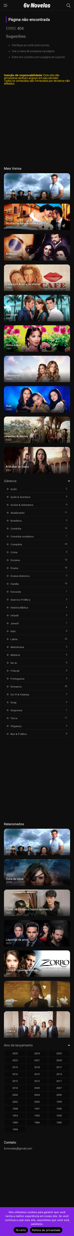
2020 (59, 1060)
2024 (37, 1053)
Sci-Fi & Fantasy (19, 694)
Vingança (15, 726)
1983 (59, 1122)
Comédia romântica (22, 536)
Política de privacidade (46, 1230)
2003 (59, 1094)
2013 (15, 1081)
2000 (37, 1101)
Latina (13, 639)
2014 (59, 1074)
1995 (59, 1108)
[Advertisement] (37, 126)
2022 (15, 1060)
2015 (37, 1074)
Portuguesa (17, 678)
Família (14, 583)
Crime (14, 552)
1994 (15, 1115)
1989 (15, 1122)
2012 (37, 1081)
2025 (15, 1053)
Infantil (14, 615)
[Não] (69, 1222)
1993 (37, 1115)
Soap (13, 702)
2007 (59, 1087)
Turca (13, 718)
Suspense (16, 710)
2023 (59, 1053)
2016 (15, 1074)
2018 (37, 1067)
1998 (15, 1108)
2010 (15, 1087)
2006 (15, 1094)
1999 (59, 1101)
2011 (59, 1081)
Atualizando (17, 512)
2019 (15, 1067)
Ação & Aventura (20, 497)
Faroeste (15, 591)
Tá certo (21, 1230)
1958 (15, 1129)
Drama (14, 568)
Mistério (15, 655)
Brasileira (16, 520)
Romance (16, 686)
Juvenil (14, 623)
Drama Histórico (20, 576)
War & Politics (18, 734)
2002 (15, 1101)
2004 (37, 1094)
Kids (13, 631)
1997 (37, 1108)
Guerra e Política (20, 599)
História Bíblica (19, 607)
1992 (59, 1115)
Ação (13, 489)
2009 (37, 1087)
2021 (37, 1060)
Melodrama (17, 647)
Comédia (15, 528)
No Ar (13, 662)
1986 (37, 1122)
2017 (59, 1067)
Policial (14, 670)
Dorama (15, 560)
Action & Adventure (21, 504)
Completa (16, 544)
